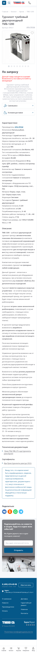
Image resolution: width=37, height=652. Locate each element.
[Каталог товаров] (4, 3)
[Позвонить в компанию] (30, 3)
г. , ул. (19, 591)
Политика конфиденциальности (18, 632)
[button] (9, 3)
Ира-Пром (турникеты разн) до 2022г (18, 463)
